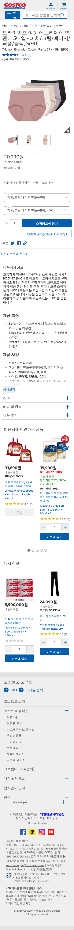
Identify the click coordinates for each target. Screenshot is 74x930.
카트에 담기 (54, 537)
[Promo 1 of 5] (28, 550)
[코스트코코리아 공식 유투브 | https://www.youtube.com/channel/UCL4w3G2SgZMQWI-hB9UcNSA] (51, 833)
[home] (15, 5)
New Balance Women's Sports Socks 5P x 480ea (18, 631)
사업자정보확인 (41, 869)
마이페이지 (14, 742)
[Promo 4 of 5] (41, 550)
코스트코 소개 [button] (14, 701)
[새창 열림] (9, 876)
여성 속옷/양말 (40, 25)
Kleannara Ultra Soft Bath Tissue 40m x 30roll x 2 (52, 509)
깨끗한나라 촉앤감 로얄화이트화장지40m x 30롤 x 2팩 (54, 497)
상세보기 (9, 389)
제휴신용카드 (16, 754)
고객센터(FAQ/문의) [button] (19, 769)
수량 (5, 222)
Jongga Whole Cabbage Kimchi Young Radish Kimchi (19, 494)
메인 (5, 25)
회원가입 (13, 717)
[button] (63, 14)
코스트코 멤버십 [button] (16, 711)
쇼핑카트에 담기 (47, 223)
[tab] (37, 701)
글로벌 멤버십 (16, 760)
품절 (20, 512)
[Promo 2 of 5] (32, 550)
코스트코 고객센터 (20, 681)
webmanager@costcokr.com (25, 865)
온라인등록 (14, 735)
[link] (12, 243)
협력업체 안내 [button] (14, 788)
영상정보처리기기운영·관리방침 (37, 818)
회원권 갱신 (15, 723)
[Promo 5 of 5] (45, 550)
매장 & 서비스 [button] (14, 778)
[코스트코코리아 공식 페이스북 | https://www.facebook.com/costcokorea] (23, 833)
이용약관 (31, 814)
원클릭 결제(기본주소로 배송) (47, 234)
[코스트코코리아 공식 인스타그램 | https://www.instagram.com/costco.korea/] (42, 833)
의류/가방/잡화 (20, 25)
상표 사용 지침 (37, 823)
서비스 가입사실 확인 (18, 903)
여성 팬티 (58, 25)
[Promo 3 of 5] (37, 550)
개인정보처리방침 (52, 814)
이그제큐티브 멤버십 (21, 729)
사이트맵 (16, 814)
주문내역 (13, 748)
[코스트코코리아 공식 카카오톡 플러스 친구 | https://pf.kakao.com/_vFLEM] (32, 833)
